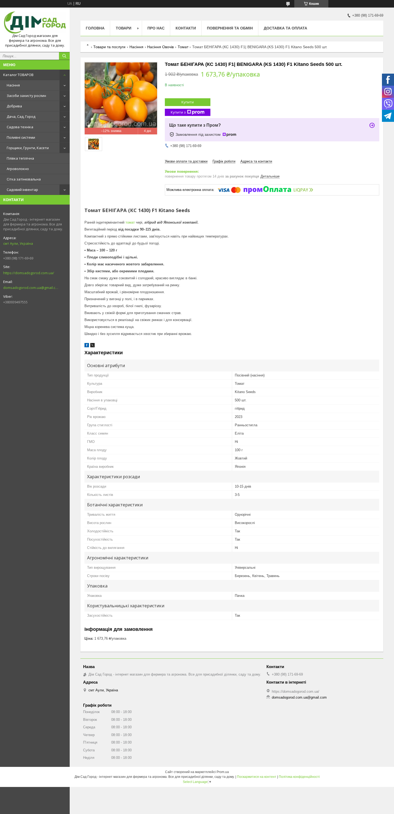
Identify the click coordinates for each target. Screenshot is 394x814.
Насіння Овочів (160, 47)
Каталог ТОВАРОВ (18, 74)
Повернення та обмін (230, 28)
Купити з (178, 112)
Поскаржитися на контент (256, 777)
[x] (92, 346)
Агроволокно (18, 168)
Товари (123, 28)
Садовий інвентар (22, 189)
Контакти (186, 28)
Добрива (14, 106)
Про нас (156, 28)
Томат (183, 47)
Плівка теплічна (20, 158)
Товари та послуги (109, 47)
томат (130, 222)
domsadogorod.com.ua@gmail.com (30, 287)
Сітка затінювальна (24, 179)
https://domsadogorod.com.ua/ (28, 272)
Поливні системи (21, 137)
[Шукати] (64, 56)
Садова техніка (20, 127)
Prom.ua (223, 772)
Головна (95, 28)
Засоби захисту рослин (26, 95)
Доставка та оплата (285, 28)
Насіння (13, 85)
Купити (187, 102)
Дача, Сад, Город (21, 116)
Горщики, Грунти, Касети (28, 147)
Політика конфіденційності (299, 777)
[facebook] (86, 346)
